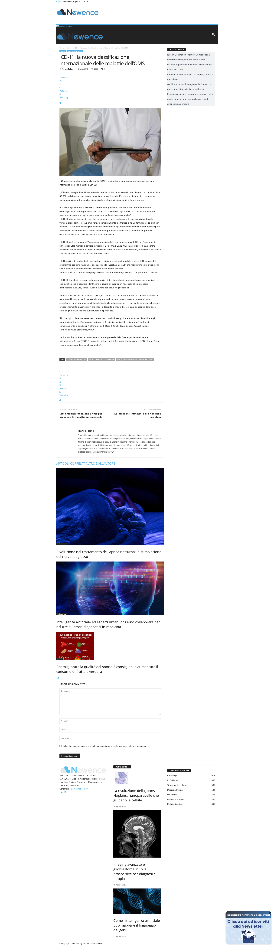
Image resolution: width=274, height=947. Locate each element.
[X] (62, 1)
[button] (213, 34)
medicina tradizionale (105, 360)
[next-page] (58, 678)
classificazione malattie (76, 360)
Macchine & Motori (176, 799)
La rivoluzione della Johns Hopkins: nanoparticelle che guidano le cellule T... (136, 795)
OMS (118, 360)
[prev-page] (57, 678)
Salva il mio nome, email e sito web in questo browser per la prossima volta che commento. (105, 746)
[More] (110, 103)
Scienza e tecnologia (176, 785)
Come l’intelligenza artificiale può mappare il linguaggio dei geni (136, 925)
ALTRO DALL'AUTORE (100, 463)
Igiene (69, 48)
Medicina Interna (75, 51)
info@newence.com (79, 789)
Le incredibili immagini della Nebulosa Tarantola (137, 415)
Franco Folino (67, 69)
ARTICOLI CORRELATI (71, 463)
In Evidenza (61, 544)
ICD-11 (91, 360)
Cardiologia (172, 775)
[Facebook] (57, 1)
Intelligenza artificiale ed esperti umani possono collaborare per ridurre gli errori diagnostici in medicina (108, 624)
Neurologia (172, 795)
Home (61, 48)
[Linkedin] (59, 1)
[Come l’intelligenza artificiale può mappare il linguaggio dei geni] (137, 901)
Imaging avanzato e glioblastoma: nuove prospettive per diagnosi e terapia (134, 871)
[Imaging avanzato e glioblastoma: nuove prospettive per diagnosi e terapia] (137, 834)
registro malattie (130, 360)
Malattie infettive (175, 804)
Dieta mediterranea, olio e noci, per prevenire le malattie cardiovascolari (81, 415)
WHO (151, 360)
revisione (143, 360)
